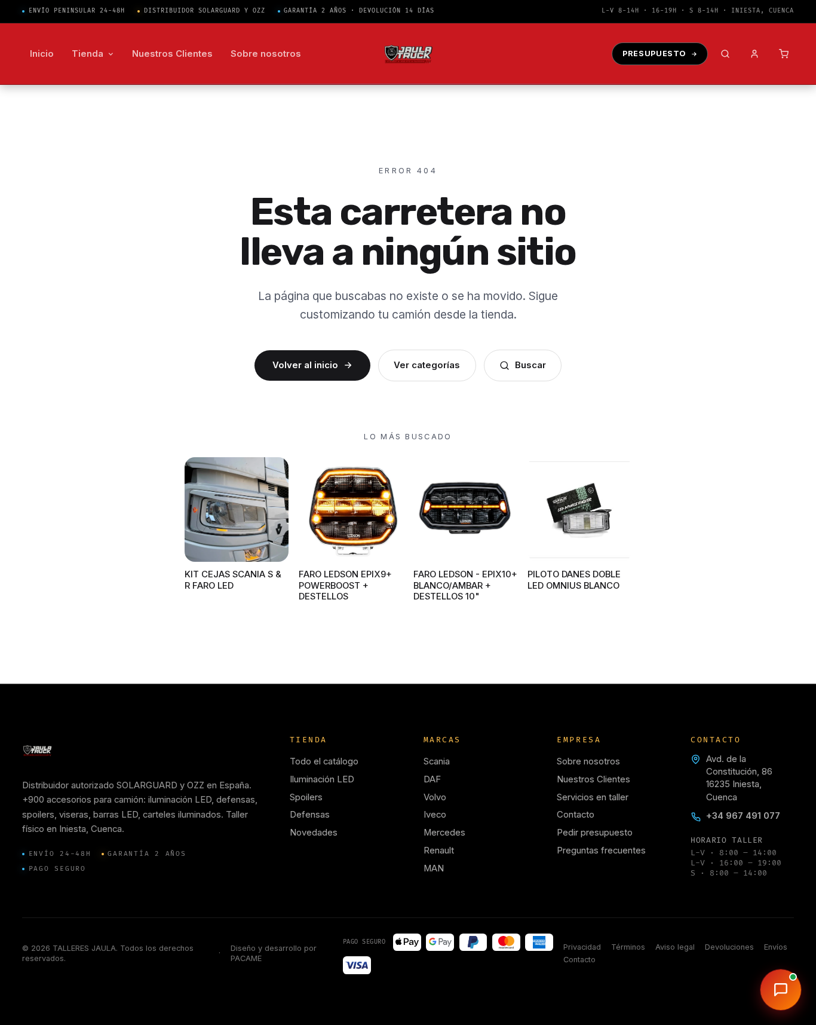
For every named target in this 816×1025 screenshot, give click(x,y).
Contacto (575, 814)
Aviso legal (675, 947)
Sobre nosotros (588, 761)
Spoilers (306, 797)
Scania (437, 761)
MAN (434, 868)
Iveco (435, 814)
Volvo (435, 797)
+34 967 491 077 (743, 815)
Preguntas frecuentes (601, 850)
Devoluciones (729, 947)
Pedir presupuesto (595, 832)
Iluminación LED (322, 779)
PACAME (246, 958)
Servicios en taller (592, 797)
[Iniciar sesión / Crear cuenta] (755, 54)
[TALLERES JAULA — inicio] (408, 54)
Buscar (530, 365)
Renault (439, 850)
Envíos (775, 947)
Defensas (310, 814)
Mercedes (444, 832)
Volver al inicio (305, 365)
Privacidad (582, 947)
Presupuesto (654, 53)
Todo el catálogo (324, 761)
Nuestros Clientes (593, 779)
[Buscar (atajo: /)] (725, 54)
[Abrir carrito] (784, 54)
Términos (628, 947)
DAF (432, 779)
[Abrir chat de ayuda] (780, 989)
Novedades (314, 832)
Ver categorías (427, 365)
